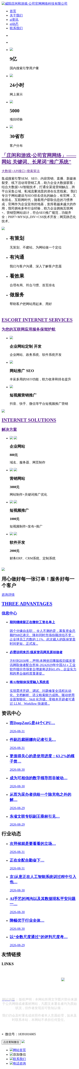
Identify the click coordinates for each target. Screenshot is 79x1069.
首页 (13, 11)
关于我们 (16, 15)
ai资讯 (14, 19)
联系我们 (16, 28)
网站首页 (19, 1050)
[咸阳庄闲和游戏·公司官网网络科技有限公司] (34, 3)
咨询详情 (8, 594)
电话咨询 (19, 1063)
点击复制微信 (11, 1042)
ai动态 (14, 24)
